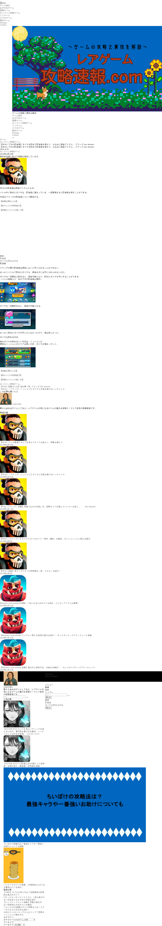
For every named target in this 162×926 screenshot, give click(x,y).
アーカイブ (9, 925)
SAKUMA (17, 404)
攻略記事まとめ (9, 201)
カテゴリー (9, 920)
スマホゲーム (6, 18)
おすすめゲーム (7, 8)
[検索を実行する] (68, 695)
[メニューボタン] (13, 137)
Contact (3, 25)
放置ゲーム (5, 10)
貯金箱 (3, 258)
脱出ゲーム (5, 20)
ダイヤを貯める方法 (9, 261)
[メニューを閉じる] (1, 1)
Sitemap (3, 23)
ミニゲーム (5, 15)
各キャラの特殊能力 (11, 206)
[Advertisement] (71, 234)
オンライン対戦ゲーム (10, 13)
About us (49, 674)
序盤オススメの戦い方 (12, 210)
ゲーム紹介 (5, 5)
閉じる (48, 697)
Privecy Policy (51, 676)
